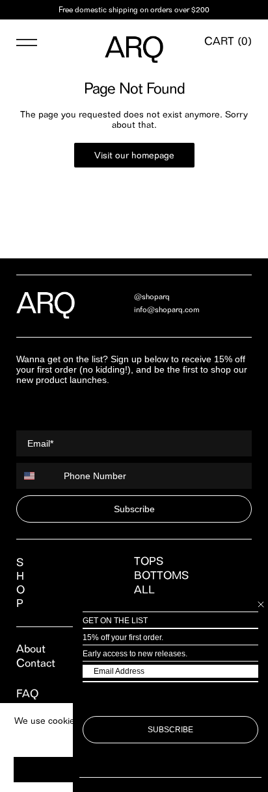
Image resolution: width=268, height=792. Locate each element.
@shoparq (152, 296)
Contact (35, 662)
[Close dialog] (260, 604)
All (144, 589)
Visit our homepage (134, 155)
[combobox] (37, 476)
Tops (148, 560)
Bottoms (161, 575)
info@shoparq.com (167, 309)
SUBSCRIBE (170, 729)
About (31, 648)
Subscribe (134, 509)
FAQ (27, 693)
